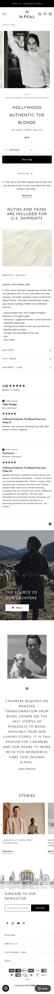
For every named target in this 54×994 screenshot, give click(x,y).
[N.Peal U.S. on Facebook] (7, 923)
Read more (8, 851)
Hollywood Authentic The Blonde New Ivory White (27, 98)
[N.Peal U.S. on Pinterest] (24, 923)
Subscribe (40, 908)
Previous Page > (9, 24)
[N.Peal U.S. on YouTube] (19, 923)
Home (26, 94)
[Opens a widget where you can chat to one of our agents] (42, 989)
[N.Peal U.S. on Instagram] (13, 923)
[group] (27, 386)
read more (27, 195)
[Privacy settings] (5, 988)
